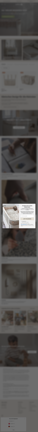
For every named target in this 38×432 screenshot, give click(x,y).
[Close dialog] (34, 205)
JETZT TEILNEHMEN (27, 219)
